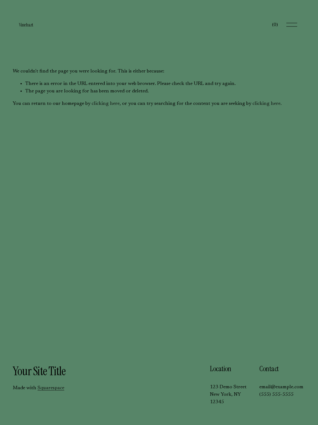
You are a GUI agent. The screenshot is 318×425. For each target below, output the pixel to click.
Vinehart (26, 24)
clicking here (106, 103)
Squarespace (51, 387)
